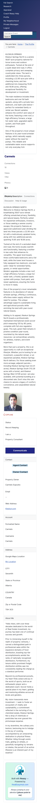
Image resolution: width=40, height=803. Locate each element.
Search (7, 37)
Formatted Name (12, 524)
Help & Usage (21, 201)
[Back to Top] (36, 798)
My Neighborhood (11, 21)
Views (7, 173)
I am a (8, 434)
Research (7, 6)
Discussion (9, 201)
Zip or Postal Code (13, 604)
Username (9, 536)
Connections (10, 163)
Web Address (11, 503)
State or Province (12, 580)
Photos (7, 183)
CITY (7, 568)
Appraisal (7, 10)
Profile (6, 17)
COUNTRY (9, 592)
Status (8, 422)
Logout (7, 28)
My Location (10, 561)
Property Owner (12, 479)
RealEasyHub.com (20, 785)
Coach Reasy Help (11, 13)
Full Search (8, 3)
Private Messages (11, 24)
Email (7, 491)
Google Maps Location (15, 556)
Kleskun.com (10, 508)
